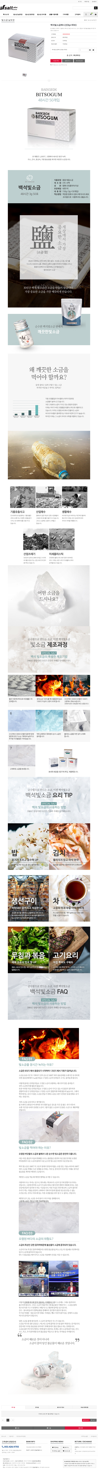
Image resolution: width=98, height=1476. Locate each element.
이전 (17, 1428)
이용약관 (11, 1436)
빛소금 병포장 (29, 14)
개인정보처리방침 (21, 1436)
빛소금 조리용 (41, 14)
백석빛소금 (55, 65)
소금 (59, 65)
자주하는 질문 (56, 1451)
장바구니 (66, 1447)
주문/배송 (55, 1447)
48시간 (63, 65)
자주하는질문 (84, 1436)
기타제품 (66, 14)
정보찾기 (94, 1)
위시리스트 (79, 61)
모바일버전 (94, 1436)
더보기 (94, 1420)
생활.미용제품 (53, 14)
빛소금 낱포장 (17, 14)
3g (66, 65)
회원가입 (87, 1)
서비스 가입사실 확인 (84, 1461)
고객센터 (77, 14)
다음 (49, 1428)
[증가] (90, 50)
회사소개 (6, 14)
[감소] (93, 50)
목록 (81, 1428)
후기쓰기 (86, 1420)
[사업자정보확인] (36, 1461)
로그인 (80, 1)
